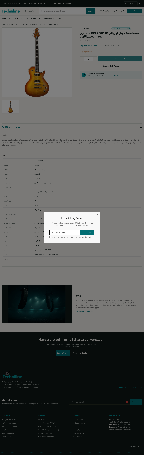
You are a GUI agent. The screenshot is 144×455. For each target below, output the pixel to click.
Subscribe (87, 232)
